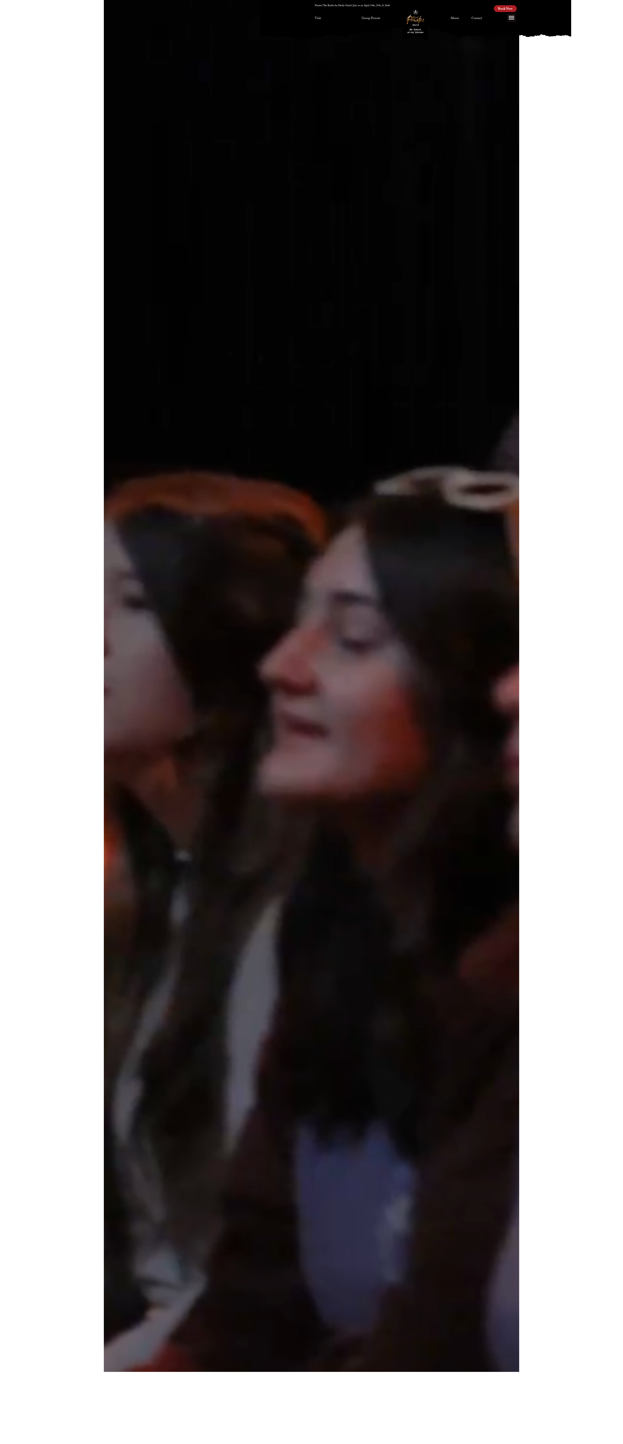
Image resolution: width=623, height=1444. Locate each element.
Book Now (505, 9)
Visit (318, 18)
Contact (476, 18)
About (455, 18)
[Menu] (511, 17)
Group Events (371, 18)
